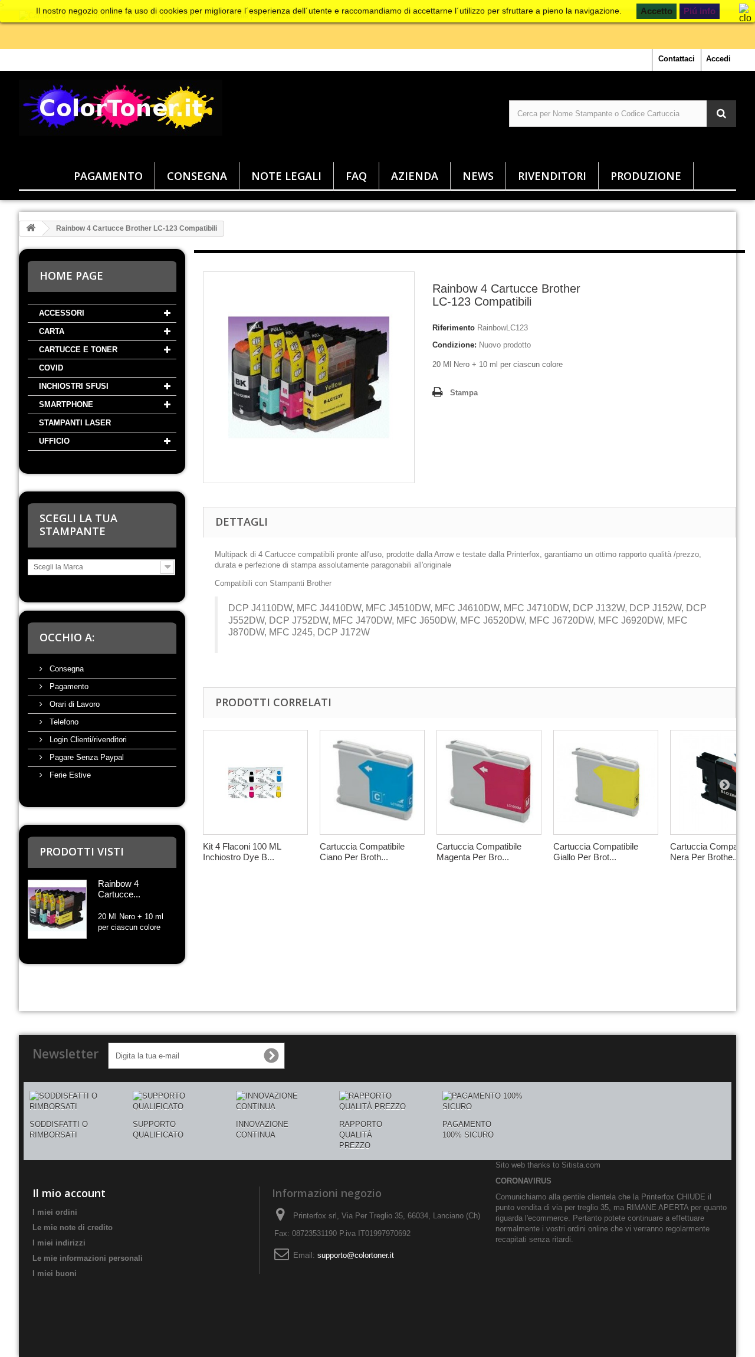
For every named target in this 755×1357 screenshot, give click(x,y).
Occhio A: (67, 637)
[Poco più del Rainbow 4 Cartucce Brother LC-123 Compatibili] (57, 909)
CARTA (51, 331)
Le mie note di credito (72, 1227)
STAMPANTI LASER (75, 422)
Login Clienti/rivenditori (87, 739)
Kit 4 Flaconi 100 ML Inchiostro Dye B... (242, 851)
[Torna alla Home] (30, 228)
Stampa (464, 392)
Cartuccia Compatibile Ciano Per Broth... (362, 851)
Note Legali (286, 176)
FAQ (356, 176)
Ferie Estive (69, 775)
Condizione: (454, 344)
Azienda (414, 176)
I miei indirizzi (59, 1242)
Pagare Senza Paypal (85, 757)
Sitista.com (581, 1165)
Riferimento (453, 327)
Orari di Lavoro (73, 704)
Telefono (62, 721)
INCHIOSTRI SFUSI (74, 386)
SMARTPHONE (66, 404)
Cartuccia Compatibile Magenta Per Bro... (478, 851)
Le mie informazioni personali (87, 1258)
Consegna (197, 176)
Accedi (718, 58)
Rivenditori (552, 176)
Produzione (645, 176)
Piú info (699, 11)
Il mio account (69, 1193)
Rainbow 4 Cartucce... (119, 889)
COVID (51, 367)
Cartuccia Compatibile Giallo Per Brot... (595, 851)
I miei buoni (54, 1273)
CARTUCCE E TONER (78, 349)
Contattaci (676, 58)
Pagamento (108, 176)
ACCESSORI (61, 313)
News (478, 176)
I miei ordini (54, 1212)
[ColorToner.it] (132, 114)
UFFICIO (54, 441)
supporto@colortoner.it (355, 1255)
